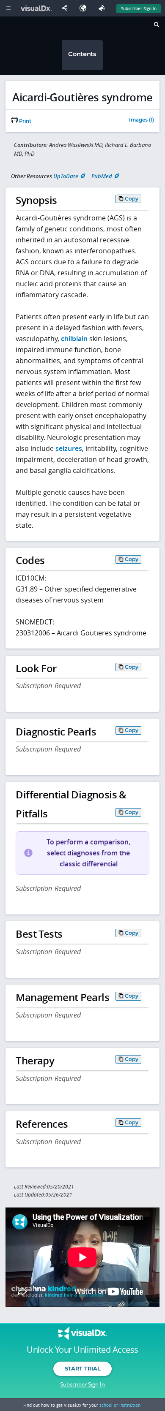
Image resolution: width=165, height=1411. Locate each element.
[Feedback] (103, 8)
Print (24, 121)
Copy (131, 198)
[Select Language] (85, 8)
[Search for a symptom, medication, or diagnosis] (156, 25)
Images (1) (141, 120)
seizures (68, 448)
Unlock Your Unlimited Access (82, 1349)
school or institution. (120, 1405)
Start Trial (82, 1368)
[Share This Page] (66, 8)
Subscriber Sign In (139, 8)
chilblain (74, 338)
